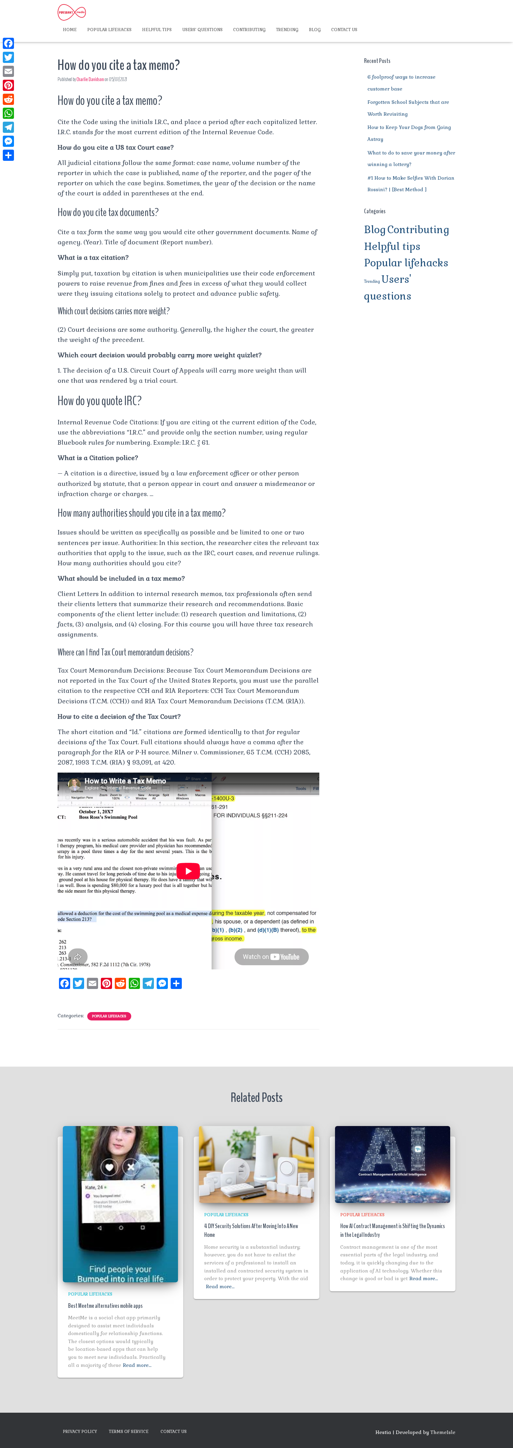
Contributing (249, 30)
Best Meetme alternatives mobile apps (105, 1306)
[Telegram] (8, 127)
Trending (287, 30)
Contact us (344, 30)
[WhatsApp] (8, 113)
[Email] (8, 71)
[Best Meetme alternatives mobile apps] (120, 1203)
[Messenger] (8, 141)
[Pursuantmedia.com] (71, 12)
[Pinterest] (8, 85)
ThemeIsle (442, 1432)
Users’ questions (202, 30)
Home (70, 30)
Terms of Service (129, 1431)
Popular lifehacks (109, 30)
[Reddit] (8, 99)
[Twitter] (8, 57)
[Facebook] (8, 43)
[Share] (8, 155)
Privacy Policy (80, 1431)
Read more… (137, 1365)
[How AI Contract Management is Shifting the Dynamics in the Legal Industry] (392, 1164)
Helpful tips (157, 30)
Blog (315, 30)
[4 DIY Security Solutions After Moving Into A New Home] (256, 1164)
